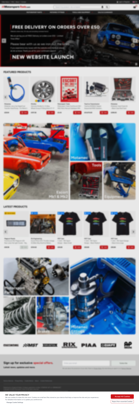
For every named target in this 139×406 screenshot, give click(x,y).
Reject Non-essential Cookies (122, 401)
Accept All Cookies (122, 396)
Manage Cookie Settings (15, 402)
